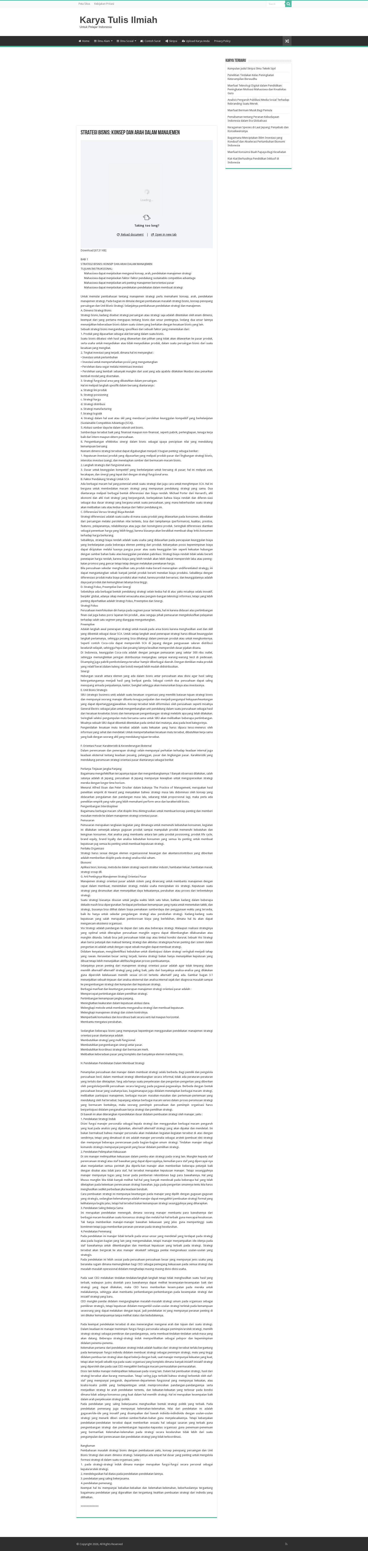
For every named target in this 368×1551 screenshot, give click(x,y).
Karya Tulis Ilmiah (118, 20)
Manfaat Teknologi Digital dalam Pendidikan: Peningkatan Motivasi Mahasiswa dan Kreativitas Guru (257, 89)
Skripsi (173, 41)
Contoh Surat (153, 41)
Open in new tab (165, 234)
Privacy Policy (222, 41)
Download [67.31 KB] (93, 250)
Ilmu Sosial (127, 41)
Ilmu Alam (104, 41)
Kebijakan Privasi (104, 3)
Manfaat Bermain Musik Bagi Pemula (250, 110)
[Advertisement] (146, 91)
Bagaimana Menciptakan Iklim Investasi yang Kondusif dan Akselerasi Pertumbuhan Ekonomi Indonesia (256, 141)
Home (85, 41)
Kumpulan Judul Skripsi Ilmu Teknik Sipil (252, 68)
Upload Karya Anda (198, 41)
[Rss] (286, 1544)
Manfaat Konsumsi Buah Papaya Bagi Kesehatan (257, 152)
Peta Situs (84, 3)
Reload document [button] (132, 234)
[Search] (288, 4)
